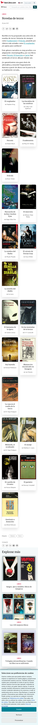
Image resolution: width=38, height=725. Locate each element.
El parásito (28, 482)
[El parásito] (28, 467)
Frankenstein (12, 41)
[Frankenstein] (28, 125)
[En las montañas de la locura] (28, 312)
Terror (20, 536)
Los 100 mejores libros (19, 625)
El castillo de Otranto (10, 483)
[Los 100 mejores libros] (19, 607)
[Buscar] (35, 7)
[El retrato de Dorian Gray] (28, 236)
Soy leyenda (10, 364)
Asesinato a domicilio (10, 520)
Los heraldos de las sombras (28, 102)
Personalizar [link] (19, 720)
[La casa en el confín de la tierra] (10, 389)
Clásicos (12, 536)
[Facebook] (3, 28)
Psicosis (10, 55)
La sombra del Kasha (10, 252)
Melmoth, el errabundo (10, 446)
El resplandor (29, 43)
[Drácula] (10, 160)
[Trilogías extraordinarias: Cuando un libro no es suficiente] (19, 643)
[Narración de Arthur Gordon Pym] (10, 197)
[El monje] (28, 430)
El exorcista (28, 212)
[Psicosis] (10, 125)
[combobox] (21, 7)
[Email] (13, 28)
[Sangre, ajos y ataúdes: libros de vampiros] (19, 568)
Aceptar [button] (19, 709)
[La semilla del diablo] (10, 274)
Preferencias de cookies (17, 698)
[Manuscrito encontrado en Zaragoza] (28, 349)
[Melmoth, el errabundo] (10, 430)
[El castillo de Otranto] (10, 467)
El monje (28, 445)
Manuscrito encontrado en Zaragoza (28, 366)
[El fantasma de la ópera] (10, 312)
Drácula (22, 41)
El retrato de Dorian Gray (28, 252)
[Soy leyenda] (10, 349)
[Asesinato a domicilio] (10, 504)
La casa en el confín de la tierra (10, 406)
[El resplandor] (10, 86)
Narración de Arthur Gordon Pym (10, 214)
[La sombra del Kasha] (10, 236)
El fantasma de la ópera (10, 328)
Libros (4, 14)
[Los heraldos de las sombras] (28, 86)
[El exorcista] (28, 197)
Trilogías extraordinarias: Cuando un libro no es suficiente (19, 662)
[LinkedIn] (10, 28)
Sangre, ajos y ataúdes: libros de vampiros (19, 588)
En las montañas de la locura (28, 328)
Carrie (27, 55)
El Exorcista (18, 55)
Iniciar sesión (28, 3)
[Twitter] (6, 28)
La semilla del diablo (10, 290)
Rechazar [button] (19, 715)
